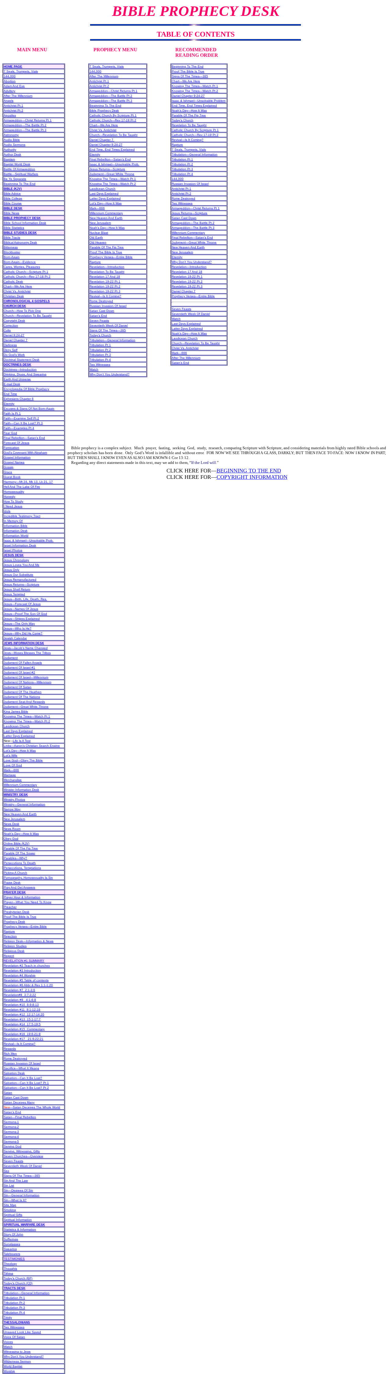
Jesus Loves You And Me (21, 565)
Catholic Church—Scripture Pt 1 (26, 271)
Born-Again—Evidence (20, 262)
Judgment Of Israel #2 (19, 672)
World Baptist (13, 1366)
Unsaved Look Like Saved (22, 1332)
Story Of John (13, 1234)
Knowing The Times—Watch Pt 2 (27, 721)
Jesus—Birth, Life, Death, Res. (25, 599)
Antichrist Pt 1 (13, 105)
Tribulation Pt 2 (14, 1302)
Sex (6, 1170)
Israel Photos (13, 550)
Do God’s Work (14, 354)
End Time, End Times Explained (112, 149)
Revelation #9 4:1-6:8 (20, 999)
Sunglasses (12, 1244)
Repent (9, 955)
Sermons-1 (11, 1122)
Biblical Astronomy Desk (20, 242)
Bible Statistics (14, 227)
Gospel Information (17, 457)
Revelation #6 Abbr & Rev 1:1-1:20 (28, 985)
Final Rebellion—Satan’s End (24, 437)
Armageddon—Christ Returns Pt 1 (28, 120)
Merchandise (13, 780)
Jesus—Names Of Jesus (21, 608)
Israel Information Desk (20, 545)
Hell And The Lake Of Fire (22, 486)
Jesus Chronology (16, 560)
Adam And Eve (14, 86)
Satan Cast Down (16, 1097)
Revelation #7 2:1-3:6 (19, 990)
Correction (11, 325)
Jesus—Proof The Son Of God (25, 613)
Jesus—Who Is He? (17, 628)
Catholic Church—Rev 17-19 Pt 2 (113, 120)
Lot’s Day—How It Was (20, 750)
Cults (7, 330)
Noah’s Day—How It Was (21, 833)
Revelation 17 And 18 (105, 276)
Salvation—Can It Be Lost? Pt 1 (26, 1082)
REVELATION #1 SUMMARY (24, 960)
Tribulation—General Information (26, 1293)
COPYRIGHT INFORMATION (252, 477)
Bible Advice (12, 193)
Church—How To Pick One (22, 310)
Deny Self (10, 350)
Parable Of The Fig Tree (21, 848)
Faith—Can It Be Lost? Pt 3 (23, 423)
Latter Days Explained (19, 736)
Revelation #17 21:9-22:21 (23, 1039)
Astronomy (11, 135)
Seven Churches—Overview (23, 1156)
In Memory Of (13, 521)
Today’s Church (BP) (18, 1278)
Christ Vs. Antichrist (17, 291)
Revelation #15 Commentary (24, 1029)
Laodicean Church (17, 726)
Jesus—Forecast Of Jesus (22, 604)
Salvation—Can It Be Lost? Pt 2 (26, 1087)
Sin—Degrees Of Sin (18, 1190)
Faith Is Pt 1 (12, 413)
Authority (10, 149)
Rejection (10, 936)
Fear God (10, 433)
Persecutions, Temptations (22, 867)
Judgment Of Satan (17, 687)
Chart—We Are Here (18, 286)
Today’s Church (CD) (18, 1283)
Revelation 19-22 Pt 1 (105, 281)
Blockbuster (12, 252)
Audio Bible (12, 139)
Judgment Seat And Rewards (24, 701)
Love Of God (13, 765)
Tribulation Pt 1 (14, 1297)
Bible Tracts (12, 237)
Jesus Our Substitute (18, 574)
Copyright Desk (14, 320)
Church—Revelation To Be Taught (28, 315)
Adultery (9, 91)
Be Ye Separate (15, 178)
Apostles (10, 115)
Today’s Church (100, 335)
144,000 (10, 76)
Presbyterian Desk (16, 911)
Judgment (11, 657)
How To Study (13, 501)
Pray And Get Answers (19, 887)
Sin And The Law (16, 1180)
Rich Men (10, 1053)
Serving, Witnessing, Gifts (22, 1151)
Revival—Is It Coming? (19, 1043)
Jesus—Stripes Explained (22, 618)
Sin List (9, 1185)
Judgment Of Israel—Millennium (26, 677)
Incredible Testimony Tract (22, 516)
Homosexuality (14, 491)
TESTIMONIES (14, 1258)
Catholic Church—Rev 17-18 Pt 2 (27, 276)
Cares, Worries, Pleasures (22, 266)
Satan (8, 1092)
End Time (10, 393)
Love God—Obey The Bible (23, 760)
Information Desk (15, 530)
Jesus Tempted (14, 594)
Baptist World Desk (17, 164)
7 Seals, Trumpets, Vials (21, 71)
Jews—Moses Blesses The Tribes (27, 652)
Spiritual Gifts (13, 1214)
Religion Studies (15, 946)
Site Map (10, 1205)
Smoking (10, 1210)
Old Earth (96, 237)
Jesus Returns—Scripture (21, 584)
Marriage (10, 775)
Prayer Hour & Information (22, 897)
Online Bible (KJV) (16, 843)
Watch (8, 1346)
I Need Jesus (13, 506)
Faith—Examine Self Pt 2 (21, 418)
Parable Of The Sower (19, 853)
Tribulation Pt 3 (14, 1307)
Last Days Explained (18, 731)
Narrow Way (12, 809)
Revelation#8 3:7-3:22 (20, 995)
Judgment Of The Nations (22, 696)
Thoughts (10, 1268)
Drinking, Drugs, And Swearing (25, 374)
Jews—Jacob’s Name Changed (26, 648)
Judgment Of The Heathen (23, 692)
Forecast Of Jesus (16, 442)
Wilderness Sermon (17, 1361)
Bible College (13, 198)
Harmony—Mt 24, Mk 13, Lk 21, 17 (28, 481)
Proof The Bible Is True (20, 916)
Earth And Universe (17, 379)
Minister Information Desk (21, 789)
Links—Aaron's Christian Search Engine (32, 745)
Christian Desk (14, 296)
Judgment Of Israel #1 (19, 667)
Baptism (9, 159)
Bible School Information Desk (25, 222)
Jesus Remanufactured (20, 579)
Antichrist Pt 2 (13, 110)
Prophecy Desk (14, 921)
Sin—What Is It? (15, 1200)
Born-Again (12, 257)
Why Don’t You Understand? (24, 1356)
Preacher (10, 907)
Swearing (10, 1249)
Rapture (9, 931)
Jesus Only (11, 569)
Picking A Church (15, 872)
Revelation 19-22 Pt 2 (105, 286)
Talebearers (12, 1254)
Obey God (11, 838)
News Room (12, 828)
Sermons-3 (11, 1131)
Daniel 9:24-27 (14, 335)
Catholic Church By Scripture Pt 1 (113, 115)
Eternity (9, 403)
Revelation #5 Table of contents (26, 980)
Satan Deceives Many (19, 1102)
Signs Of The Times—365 (22, 1175)
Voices (8, 1341)
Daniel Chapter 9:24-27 (106, 144)
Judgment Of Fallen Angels (23, 662)
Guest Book (12, 477)
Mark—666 (11, 770)
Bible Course (13, 203)
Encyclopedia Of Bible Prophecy (26, 389)
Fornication (11, 447)
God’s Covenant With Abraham (25, 452)
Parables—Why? (15, 858)
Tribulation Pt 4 (14, 1312)
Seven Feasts (13, 1161)
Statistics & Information (20, 1229)
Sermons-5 (11, 1141)
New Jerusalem (14, 819)
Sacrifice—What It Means (21, 1068)
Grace (8, 472)
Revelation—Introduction (107, 266)
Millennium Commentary (20, 784)
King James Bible (16, 711)
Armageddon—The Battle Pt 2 (25, 125)
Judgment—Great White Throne (26, 706)
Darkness (10, 345)
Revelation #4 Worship (19, 975)
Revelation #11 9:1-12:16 (22, 1009)
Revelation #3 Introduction (22, 970)
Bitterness (11, 247)
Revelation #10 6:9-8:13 (21, 1004)
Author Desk (12, 154)
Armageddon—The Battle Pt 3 (25, 130)
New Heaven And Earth (20, 814)
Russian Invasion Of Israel (22, 1063)
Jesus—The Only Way (19, 623)
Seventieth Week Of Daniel (23, 1166)
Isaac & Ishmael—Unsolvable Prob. (28, 540)
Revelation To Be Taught (107, 271)
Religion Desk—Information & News (28, 941)
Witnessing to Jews (17, 1351)
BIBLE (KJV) (13, 188)
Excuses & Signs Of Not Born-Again (29, 408)
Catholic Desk (13, 281)
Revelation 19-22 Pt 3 (105, 291)
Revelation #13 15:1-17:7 (22, 1019)
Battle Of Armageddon (19, 169)
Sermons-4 (11, 1136)
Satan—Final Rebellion (20, 1117)
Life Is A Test (22, 740)
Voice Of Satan (14, 1337)
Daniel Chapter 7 (15, 340)
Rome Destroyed (15, 1058)
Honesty (9, 496)
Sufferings (11, 1239)
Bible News (11, 213)
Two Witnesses (14, 1327)
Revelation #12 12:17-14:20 (24, 1014)
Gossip (8, 467)
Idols (7, 511)
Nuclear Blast (99, 232)
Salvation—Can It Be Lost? (23, 1078)
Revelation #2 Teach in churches (27, 965)
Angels (8, 100)
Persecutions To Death (20, 863)
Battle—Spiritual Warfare (21, 174)
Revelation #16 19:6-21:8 (22, 1034)
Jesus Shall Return (17, 589)
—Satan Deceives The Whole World (32, 1107)
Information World (16, 535)
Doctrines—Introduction (20, 369)
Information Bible (15, 525)
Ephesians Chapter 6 (19, 398)
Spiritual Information (18, 1219)
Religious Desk (14, 951)
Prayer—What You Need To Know (27, 902)
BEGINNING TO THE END (249, 471)
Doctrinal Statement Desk (21, 359)
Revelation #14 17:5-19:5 (22, 1024)
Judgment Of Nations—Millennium (27, 682)
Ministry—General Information (24, 804)
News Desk (11, 823)
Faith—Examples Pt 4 (19, 428)
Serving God (12, 1146)
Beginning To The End (19, 183)
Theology (10, 1263)
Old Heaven (98, 242)
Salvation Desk (14, 1073)
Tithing (8, 1273)
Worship (9, 1371)
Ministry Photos (14, 799)
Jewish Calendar (15, 638)
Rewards (10, 1048)
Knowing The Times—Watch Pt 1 (27, 716)
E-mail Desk (12, 384)
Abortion (10, 81)
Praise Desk (12, 882)
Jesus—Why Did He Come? (23, 633)
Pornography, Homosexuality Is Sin (28, 877)
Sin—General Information (21, 1195)
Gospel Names (14, 462)
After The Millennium (18, 95)
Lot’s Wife (10, 755)
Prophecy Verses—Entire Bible (25, 926)
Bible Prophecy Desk (104, 110)
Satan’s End (12, 1112)
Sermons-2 (11, 1126)
